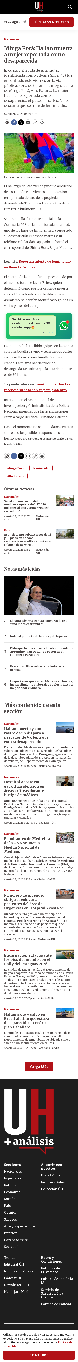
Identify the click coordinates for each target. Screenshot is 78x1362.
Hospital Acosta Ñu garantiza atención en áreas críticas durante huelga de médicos (24, 788)
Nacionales (11, 39)
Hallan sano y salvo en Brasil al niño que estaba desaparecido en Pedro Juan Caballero (26, 1020)
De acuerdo (39, 1355)
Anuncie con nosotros (51, 1166)
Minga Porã (15, 468)
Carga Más (39, 1067)
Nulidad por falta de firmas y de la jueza (38, 636)
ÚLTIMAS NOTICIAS (52, 22)
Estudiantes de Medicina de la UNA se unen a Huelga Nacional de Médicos (27, 845)
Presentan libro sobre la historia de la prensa (37, 668)
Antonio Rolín (46, 998)
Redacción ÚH (42, 518)
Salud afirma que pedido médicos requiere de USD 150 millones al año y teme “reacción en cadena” (27, 506)
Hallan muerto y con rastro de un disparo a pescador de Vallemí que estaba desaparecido (26, 735)
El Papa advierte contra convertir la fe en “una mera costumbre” (39, 622)
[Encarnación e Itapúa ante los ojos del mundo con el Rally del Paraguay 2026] (65, 954)
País (7, 530)
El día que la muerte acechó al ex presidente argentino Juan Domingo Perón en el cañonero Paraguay (42, 652)
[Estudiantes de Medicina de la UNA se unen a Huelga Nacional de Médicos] (65, 837)
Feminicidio (41, 468)
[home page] (39, 7)
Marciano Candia (48, 1047)
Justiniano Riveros (49, 765)
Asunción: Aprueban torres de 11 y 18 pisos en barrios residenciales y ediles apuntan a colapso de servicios (27, 539)
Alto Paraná (15, 476)
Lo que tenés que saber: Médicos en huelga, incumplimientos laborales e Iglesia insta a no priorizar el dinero (41, 685)
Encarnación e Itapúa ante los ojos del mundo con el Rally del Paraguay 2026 (28, 959)
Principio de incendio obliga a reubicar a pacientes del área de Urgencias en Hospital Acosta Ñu (34, 902)
